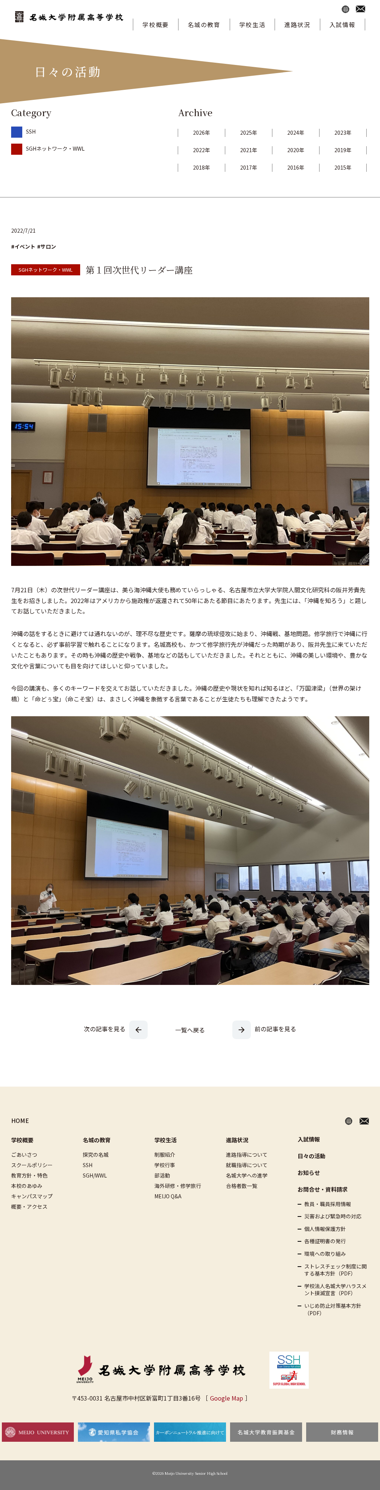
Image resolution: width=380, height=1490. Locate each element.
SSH (31, 131)
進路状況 (297, 24)
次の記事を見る (104, 1028)
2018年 (201, 167)
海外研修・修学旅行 (177, 1185)
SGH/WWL (95, 1175)
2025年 (248, 132)
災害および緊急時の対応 (332, 1216)
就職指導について (247, 1165)
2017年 (248, 167)
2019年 (342, 150)
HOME (20, 1120)
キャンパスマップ (32, 1196)
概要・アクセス (29, 1206)
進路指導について (247, 1154)
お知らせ (309, 1172)
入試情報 (343, 24)
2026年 (201, 132)
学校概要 (155, 24)
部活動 (162, 1175)
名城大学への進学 (247, 1175)
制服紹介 (164, 1154)
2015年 (342, 167)
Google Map (226, 1398)
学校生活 (252, 24)
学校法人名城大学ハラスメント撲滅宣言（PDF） (335, 1290)
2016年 (295, 167)
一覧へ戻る (190, 1029)
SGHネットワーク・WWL (55, 148)
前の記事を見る (275, 1028)
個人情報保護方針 (325, 1228)
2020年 (295, 150)
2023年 (342, 132)
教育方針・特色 (29, 1175)
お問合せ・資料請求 (323, 1189)
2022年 (201, 150)
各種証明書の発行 (325, 1241)
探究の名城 (96, 1154)
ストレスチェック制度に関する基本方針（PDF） (335, 1270)
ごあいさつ (24, 1154)
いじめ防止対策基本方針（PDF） (332, 1309)
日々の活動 (311, 1156)
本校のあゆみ (26, 1185)
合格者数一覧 (241, 1185)
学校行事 (164, 1165)
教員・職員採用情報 (327, 1204)
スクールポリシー (32, 1165)
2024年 (295, 132)
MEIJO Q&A (167, 1196)
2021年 (248, 150)
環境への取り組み (325, 1253)
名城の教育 (204, 24)
